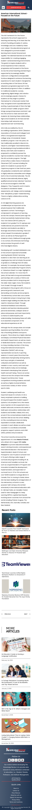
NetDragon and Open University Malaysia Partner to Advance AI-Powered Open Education (15, 552)
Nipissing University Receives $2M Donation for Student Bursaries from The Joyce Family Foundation (16, 596)
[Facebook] (9, 760)
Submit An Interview (16, 797)
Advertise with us (16, 795)
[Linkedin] (19, 760)
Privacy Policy (16, 800)
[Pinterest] (22, 760)
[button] (3, 7)
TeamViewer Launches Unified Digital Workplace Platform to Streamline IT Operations (13, 574)
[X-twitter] (12, 760)
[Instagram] (16, 760)
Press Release (16, 793)
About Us (16, 788)
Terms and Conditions (16, 802)
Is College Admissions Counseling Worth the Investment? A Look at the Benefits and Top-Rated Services (15, 682)
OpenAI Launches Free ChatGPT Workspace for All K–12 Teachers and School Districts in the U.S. (16, 530)
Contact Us (16, 790)
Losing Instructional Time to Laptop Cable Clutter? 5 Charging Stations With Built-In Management (16, 737)
